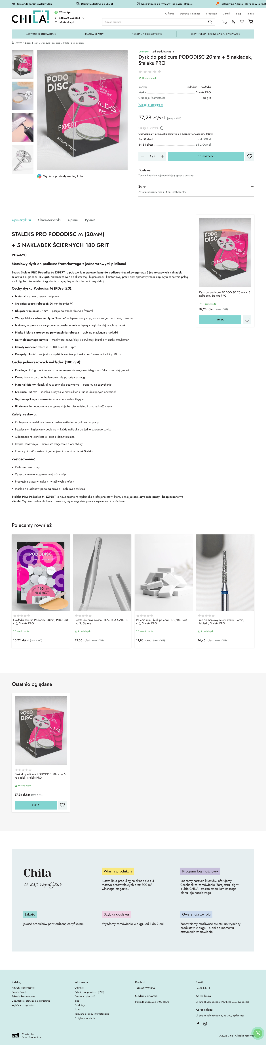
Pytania (90, 220)
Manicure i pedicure (50, 43)
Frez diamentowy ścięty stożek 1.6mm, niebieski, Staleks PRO (221, 621)
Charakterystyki (49, 220)
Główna (18, 42)
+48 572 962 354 (69, 17)
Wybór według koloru (23, 1005)
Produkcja (211, 13)
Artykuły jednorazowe (41, 34)
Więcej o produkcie (150, 105)
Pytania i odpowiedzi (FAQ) (89, 992)
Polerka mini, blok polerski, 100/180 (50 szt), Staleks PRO (161, 621)
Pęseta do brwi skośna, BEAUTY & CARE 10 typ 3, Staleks (101, 621)
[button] (133, 656)
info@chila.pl (203, 988)
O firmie (169, 13)
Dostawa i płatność (190, 13)
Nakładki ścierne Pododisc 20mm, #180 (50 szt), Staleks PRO (40, 621)
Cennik (226, 13)
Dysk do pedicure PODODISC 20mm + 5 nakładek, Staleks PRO (224, 294)
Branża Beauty (94, 34)
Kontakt (250, 13)
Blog (238, 13)
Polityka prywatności (85, 1018)
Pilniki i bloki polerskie (73, 43)
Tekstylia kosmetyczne (147, 34)
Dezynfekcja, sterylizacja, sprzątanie (215, 34)
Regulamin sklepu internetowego (92, 1014)
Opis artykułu (21, 220)
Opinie (73, 220)
